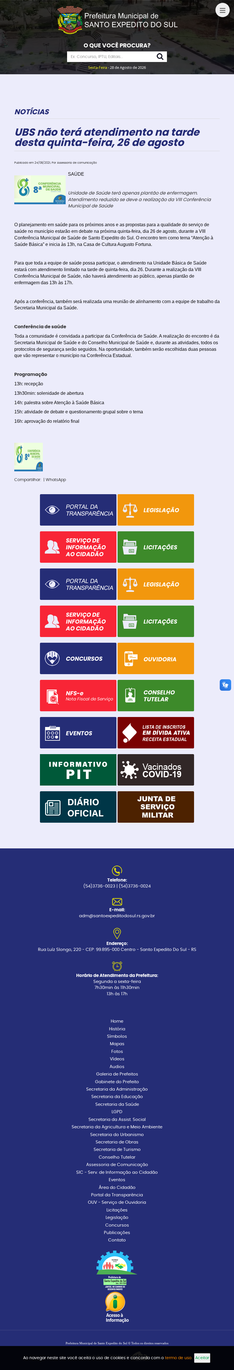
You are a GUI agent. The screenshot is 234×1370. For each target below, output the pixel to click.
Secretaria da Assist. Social (117, 1119)
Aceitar (202, 1358)
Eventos (117, 1180)
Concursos (117, 1225)
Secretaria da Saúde (117, 1104)
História (117, 1029)
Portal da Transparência (117, 1195)
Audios (117, 1067)
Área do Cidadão (117, 1187)
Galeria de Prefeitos (117, 1074)
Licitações (117, 1210)
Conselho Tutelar (117, 1157)
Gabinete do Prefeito (117, 1082)
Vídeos (117, 1059)
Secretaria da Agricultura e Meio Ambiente (117, 1127)
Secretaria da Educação (117, 1097)
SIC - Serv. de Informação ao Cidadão (117, 1172)
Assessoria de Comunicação (117, 1165)
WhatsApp (56, 480)
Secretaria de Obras (117, 1142)
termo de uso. (178, 1358)
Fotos (117, 1051)
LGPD (117, 1112)
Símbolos (117, 1036)
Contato (117, 1240)
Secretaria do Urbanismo (117, 1135)
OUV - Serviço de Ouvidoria (117, 1202)
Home (117, 1021)
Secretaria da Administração (117, 1089)
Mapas (117, 1044)
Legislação (117, 1217)
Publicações (117, 1233)
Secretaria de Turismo (117, 1149)
